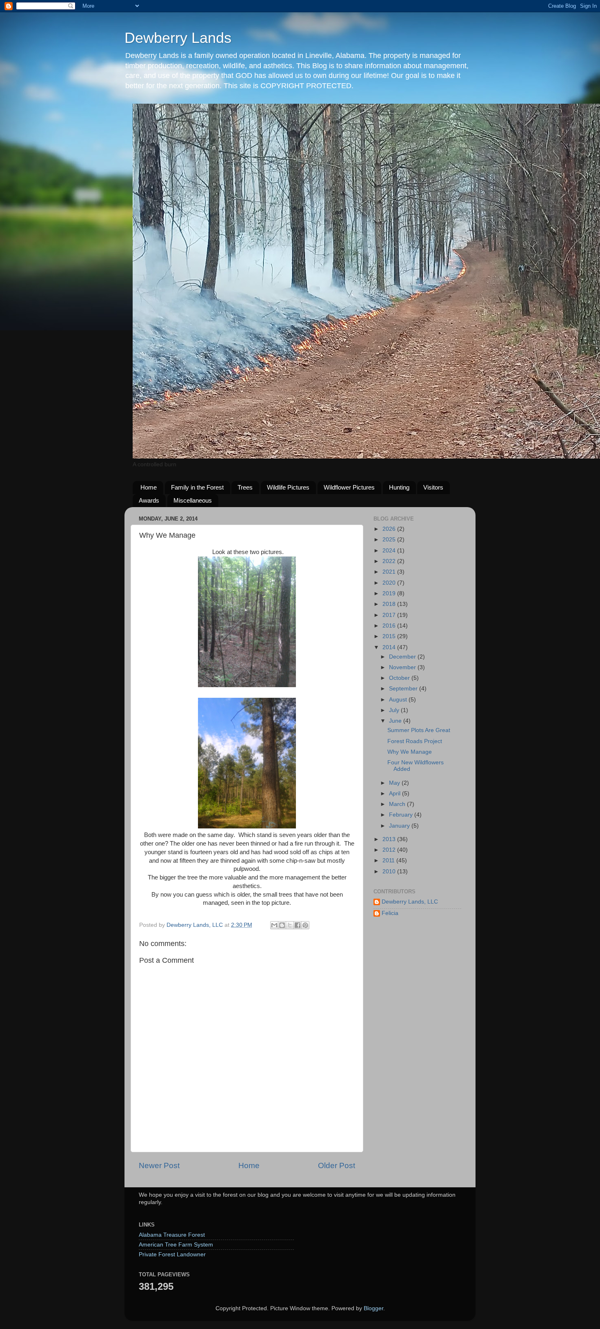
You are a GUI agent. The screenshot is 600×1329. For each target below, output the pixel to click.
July (395, 710)
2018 (389, 604)
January (400, 826)
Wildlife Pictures (288, 487)
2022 (389, 561)
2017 (389, 615)
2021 (389, 572)
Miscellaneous (192, 500)
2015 (389, 636)
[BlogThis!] (282, 925)
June (396, 721)
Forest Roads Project (414, 741)
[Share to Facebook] (297, 925)
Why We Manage (409, 752)
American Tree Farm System (176, 1245)
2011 (389, 860)
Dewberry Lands (177, 37)
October (400, 678)
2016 (389, 626)
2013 (389, 839)
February (401, 815)
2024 (389, 551)
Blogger (373, 1308)
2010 (389, 871)
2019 (389, 593)
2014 (389, 647)
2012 (389, 850)
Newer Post (159, 1165)
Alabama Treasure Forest (172, 1235)
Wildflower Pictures (349, 487)
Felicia (390, 913)
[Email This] (274, 925)
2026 (389, 529)
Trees (245, 487)
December (403, 657)
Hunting (399, 487)
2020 (389, 583)
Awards (149, 500)
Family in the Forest (197, 487)
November (403, 667)
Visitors (433, 487)
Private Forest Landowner (172, 1254)
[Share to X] (290, 925)
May (395, 783)
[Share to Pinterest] (305, 925)
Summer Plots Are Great (418, 730)
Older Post (336, 1165)
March (398, 804)
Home (148, 487)
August (399, 700)
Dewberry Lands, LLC (410, 902)
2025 (389, 539)
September (404, 689)
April (395, 793)
